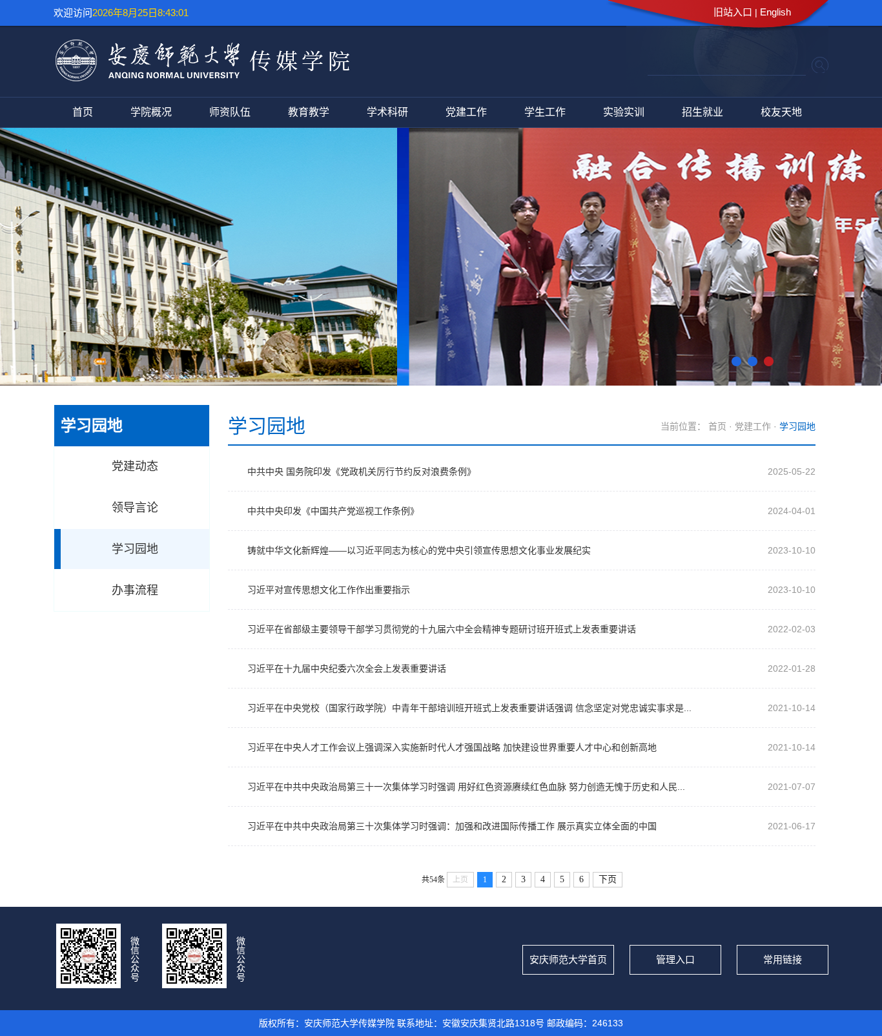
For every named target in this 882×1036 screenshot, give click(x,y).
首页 (82, 112)
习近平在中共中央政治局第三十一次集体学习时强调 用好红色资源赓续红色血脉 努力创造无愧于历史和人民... (466, 787)
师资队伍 (230, 112)
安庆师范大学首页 (568, 959)
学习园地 (135, 549)
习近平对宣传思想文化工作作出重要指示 (328, 590)
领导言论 (135, 507)
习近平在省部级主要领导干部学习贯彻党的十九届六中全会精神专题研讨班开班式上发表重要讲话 (441, 629)
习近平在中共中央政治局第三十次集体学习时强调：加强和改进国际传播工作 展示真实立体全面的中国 (452, 826)
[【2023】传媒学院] (202, 77)
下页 (608, 879)
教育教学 (308, 112)
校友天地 (781, 112)
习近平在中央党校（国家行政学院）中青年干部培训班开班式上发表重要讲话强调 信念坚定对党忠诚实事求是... (469, 708)
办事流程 (135, 590)
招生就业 (702, 112)
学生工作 (545, 112)
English (775, 11)
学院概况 (151, 112)
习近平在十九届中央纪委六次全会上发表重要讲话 (346, 668)
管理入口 (675, 959)
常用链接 (782, 959)
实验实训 (623, 112)
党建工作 (466, 112)
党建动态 (135, 466)
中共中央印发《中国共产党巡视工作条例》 (333, 511)
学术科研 (387, 112)
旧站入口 (732, 11)
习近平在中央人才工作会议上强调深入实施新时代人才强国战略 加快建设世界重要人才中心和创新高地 (452, 747)
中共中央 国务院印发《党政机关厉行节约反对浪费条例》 (361, 471)
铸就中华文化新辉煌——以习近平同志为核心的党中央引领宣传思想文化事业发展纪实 (419, 550)
